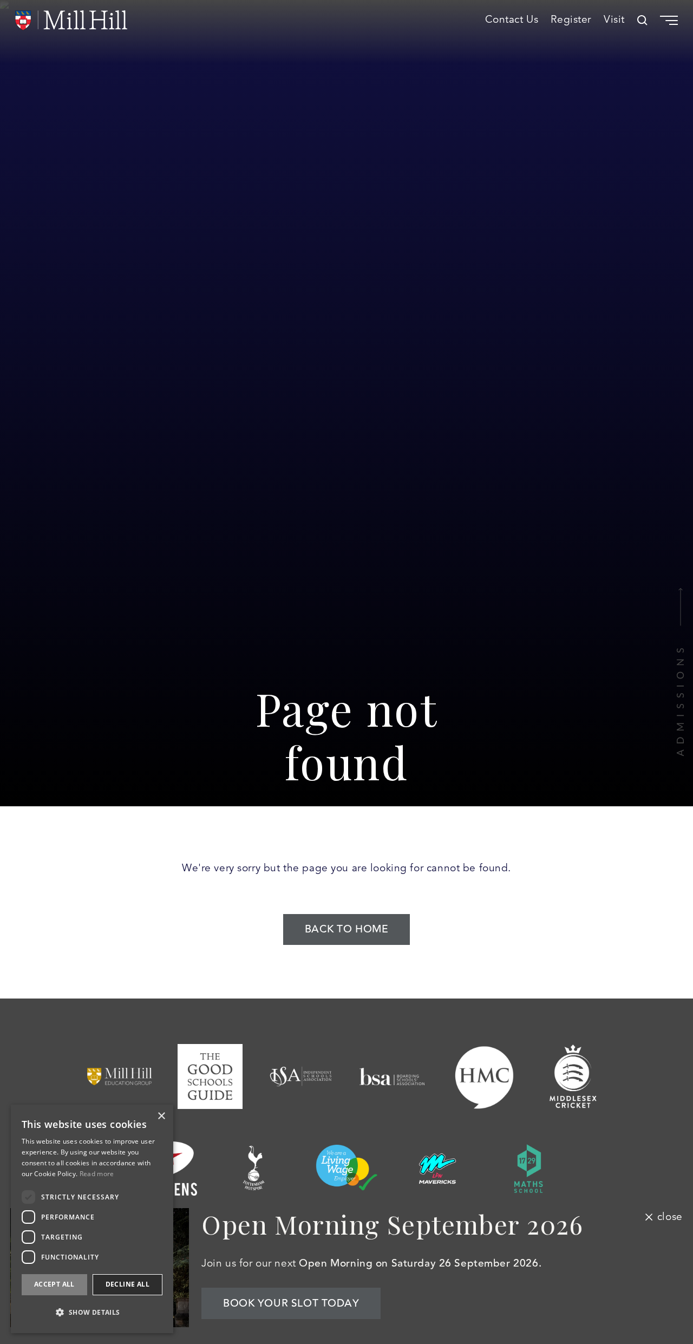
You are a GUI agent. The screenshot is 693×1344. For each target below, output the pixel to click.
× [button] (161, 1116)
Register (571, 20)
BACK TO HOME (347, 929)
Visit (614, 20)
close (669, 1216)
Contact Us (512, 20)
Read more (97, 1173)
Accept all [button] (54, 1284)
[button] (92, 1312)
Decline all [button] (127, 1284)
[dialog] (92, 1219)
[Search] (642, 20)
